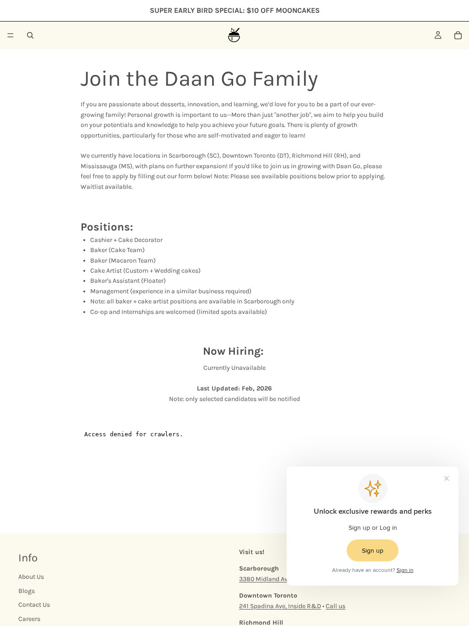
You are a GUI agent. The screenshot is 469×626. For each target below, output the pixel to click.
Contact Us (34, 605)
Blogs (26, 591)
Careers (29, 619)
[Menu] (10, 35)
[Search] (30, 35)
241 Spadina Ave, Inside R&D (280, 606)
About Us (31, 577)
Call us (335, 606)
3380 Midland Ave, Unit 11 (275, 579)
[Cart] (458, 35)
